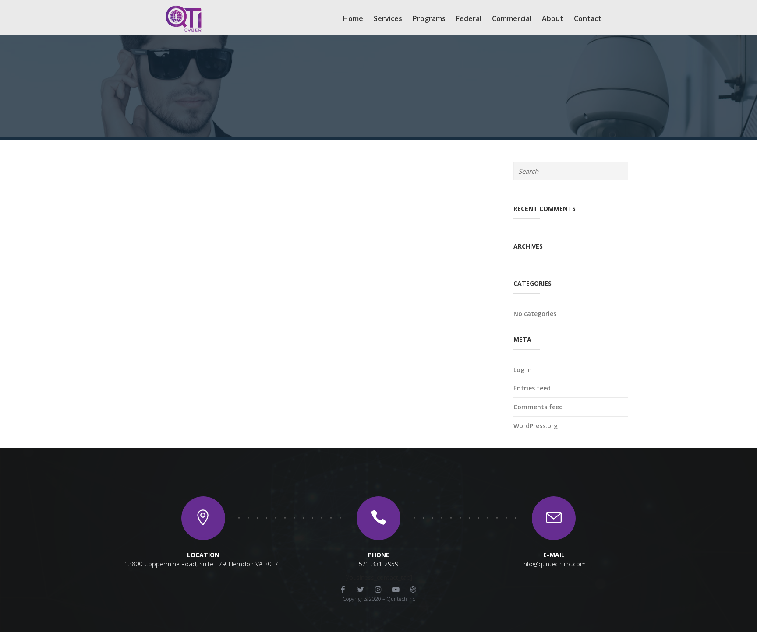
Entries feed (532, 388)
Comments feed (538, 407)
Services (388, 18)
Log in (522, 369)
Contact (587, 18)
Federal (468, 18)
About (552, 18)
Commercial (511, 18)
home (353, 18)
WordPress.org (535, 425)
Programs (429, 18)
